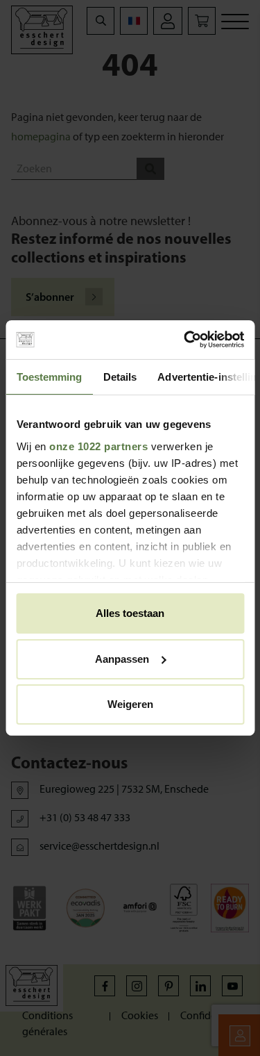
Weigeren (130, 704)
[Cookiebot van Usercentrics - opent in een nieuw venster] (185, 340)
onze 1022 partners (98, 446)
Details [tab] (120, 376)
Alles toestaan (130, 613)
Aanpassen (122, 659)
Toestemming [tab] (49, 376)
